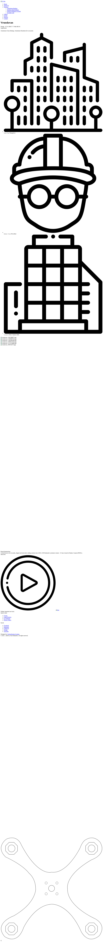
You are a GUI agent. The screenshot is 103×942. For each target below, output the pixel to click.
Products (6, 7)
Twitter (5, 630)
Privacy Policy (7, 620)
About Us (6, 5)
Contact (6, 18)
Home (5, 4)
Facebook (6, 625)
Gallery (6, 14)
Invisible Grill (10, 13)
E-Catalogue (7, 618)
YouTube (6, 631)
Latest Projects (7, 617)
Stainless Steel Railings (13, 10)
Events (5, 15)
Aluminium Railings (12, 8)
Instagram (6, 627)
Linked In (6, 628)
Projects (6, 17)
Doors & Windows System (14, 11)
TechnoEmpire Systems (13, 634)
